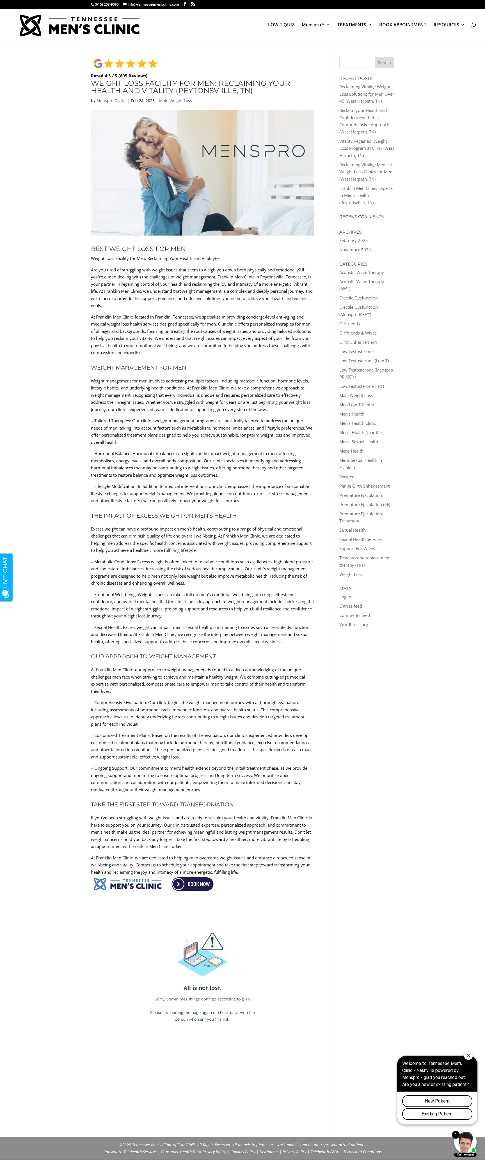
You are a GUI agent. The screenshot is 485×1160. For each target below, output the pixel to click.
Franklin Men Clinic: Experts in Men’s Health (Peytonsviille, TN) (366, 195)
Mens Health (351, 451)
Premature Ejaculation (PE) (364, 504)
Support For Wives (357, 548)
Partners (347, 476)
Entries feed (350, 606)
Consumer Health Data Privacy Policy (193, 1151)
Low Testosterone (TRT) (361, 386)
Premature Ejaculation (360, 495)
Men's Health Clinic (357, 423)
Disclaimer (269, 1151)
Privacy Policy (294, 1151)
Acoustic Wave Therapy (361, 272)
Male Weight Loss (175, 100)
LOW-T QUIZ (281, 25)
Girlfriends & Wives (358, 333)
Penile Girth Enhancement (364, 486)
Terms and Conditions (362, 1151)
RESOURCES (446, 25)
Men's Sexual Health (358, 441)
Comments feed (354, 615)
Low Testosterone (356, 351)
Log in (345, 596)
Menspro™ (313, 25)
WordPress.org (353, 624)
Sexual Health (352, 530)
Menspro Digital (112, 100)
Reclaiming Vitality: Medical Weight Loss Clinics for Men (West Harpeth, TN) (365, 172)
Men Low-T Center (356, 404)
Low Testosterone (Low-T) (364, 360)
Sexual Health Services (361, 539)
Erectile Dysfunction (358, 298)
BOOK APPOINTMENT (402, 25)
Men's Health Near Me (360, 432)
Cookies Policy (242, 1151)
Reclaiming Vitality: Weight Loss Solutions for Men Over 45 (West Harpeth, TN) (366, 94)
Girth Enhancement (358, 342)
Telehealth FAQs (325, 1151)
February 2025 (353, 240)
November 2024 (355, 249)
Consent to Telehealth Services (130, 1151)
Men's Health (351, 414)
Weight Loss (351, 574)
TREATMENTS (351, 25)
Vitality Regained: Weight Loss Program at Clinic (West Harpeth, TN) (366, 148)
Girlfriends (349, 323)
